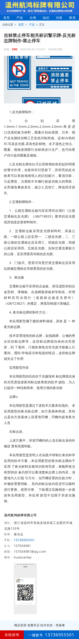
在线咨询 (12, 634)
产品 (19, 18)
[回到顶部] (74, 624)
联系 (72, 18)
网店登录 (20, 625)
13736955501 (24, 540)
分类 (33, 18)
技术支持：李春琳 (52, 625)
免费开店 (33, 625)
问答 (59, 18)
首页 (6, 18)
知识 (46, 18)
